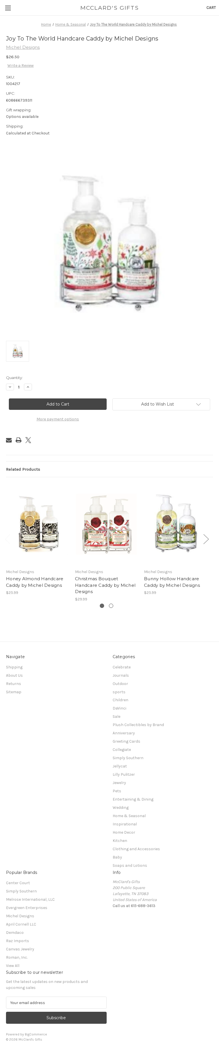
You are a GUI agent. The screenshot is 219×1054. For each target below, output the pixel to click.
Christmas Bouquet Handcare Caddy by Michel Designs (105, 585)
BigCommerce (36, 1034)
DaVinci (119, 708)
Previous (7, 538)
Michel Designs (20, 916)
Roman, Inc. (17, 957)
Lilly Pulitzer (124, 774)
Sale (116, 716)
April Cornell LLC (21, 924)
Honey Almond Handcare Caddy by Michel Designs (34, 582)
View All (12, 965)
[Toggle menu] (8, 8)
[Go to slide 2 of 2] (111, 606)
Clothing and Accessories (136, 849)
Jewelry (119, 782)
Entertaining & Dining (133, 799)
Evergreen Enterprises (26, 907)
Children (120, 700)
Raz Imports (17, 940)
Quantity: (14, 377)
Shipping (14, 667)
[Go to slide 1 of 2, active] (102, 606)
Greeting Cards (126, 741)
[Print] (18, 440)
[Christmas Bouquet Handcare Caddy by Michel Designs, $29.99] (106, 524)
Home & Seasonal (129, 815)
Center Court (18, 882)
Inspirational (125, 824)
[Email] (9, 440)
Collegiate (122, 749)
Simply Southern (128, 757)
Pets (117, 791)
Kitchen (120, 840)
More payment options (57, 419)
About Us (14, 675)
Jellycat (120, 766)
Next (206, 538)
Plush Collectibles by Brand (138, 724)
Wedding (121, 807)
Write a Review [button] (20, 65)
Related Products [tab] (23, 469)
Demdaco (15, 932)
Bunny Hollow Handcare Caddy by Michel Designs (172, 582)
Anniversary (124, 733)
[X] (28, 440)
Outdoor (120, 683)
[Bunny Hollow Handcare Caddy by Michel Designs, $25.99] (175, 524)
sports (119, 692)
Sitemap (13, 692)
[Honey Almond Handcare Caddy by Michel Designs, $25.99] (37, 524)
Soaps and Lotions (130, 865)
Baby (117, 857)
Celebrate (122, 667)
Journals (121, 675)
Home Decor (124, 832)
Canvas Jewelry (20, 949)
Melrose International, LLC (30, 899)
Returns (13, 683)
